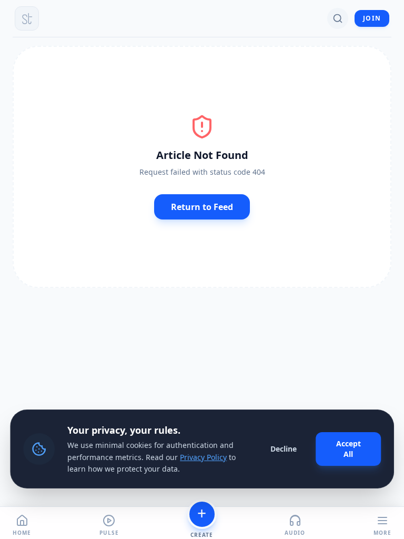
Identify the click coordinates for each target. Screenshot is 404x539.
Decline (283, 449)
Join (372, 18)
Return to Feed (202, 207)
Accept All (348, 448)
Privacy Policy (203, 457)
